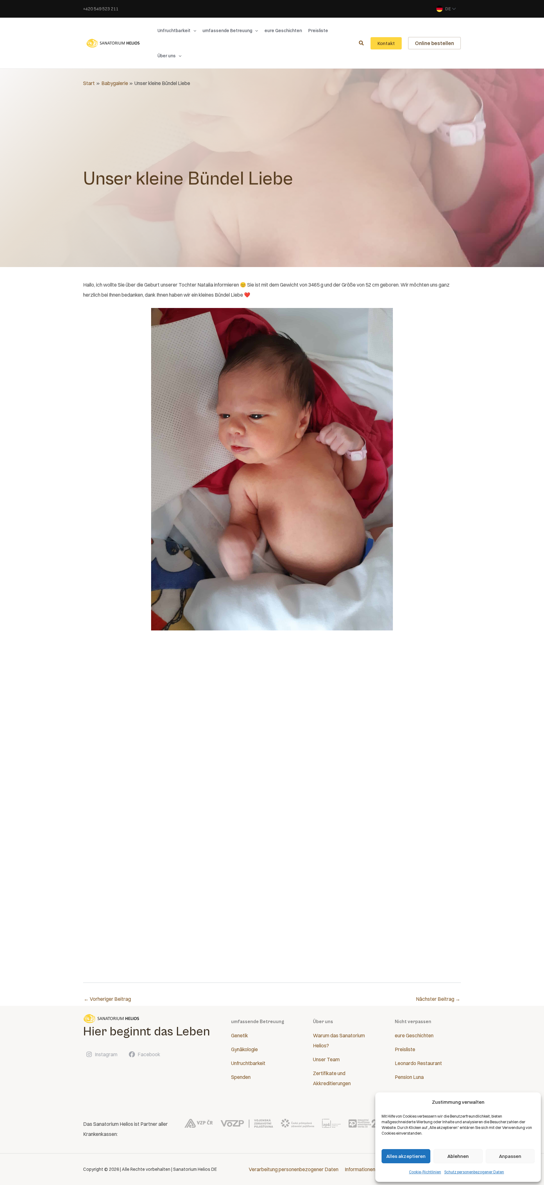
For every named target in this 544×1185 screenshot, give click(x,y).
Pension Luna (409, 1077)
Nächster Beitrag (438, 999)
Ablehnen (458, 1156)
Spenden (241, 1077)
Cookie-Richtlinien (425, 1172)
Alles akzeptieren (406, 1156)
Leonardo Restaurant (418, 1063)
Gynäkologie (244, 1049)
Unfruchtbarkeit (248, 1063)
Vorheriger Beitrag (107, 999)
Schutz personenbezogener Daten (474, 1172)
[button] (193, 30)
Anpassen (510, 1156)
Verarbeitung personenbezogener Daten (293, 1169)
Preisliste (405, 1049)
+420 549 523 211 (100, 9)
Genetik (239, 1035)
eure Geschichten (414, 1035)
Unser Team (326, 1059)
